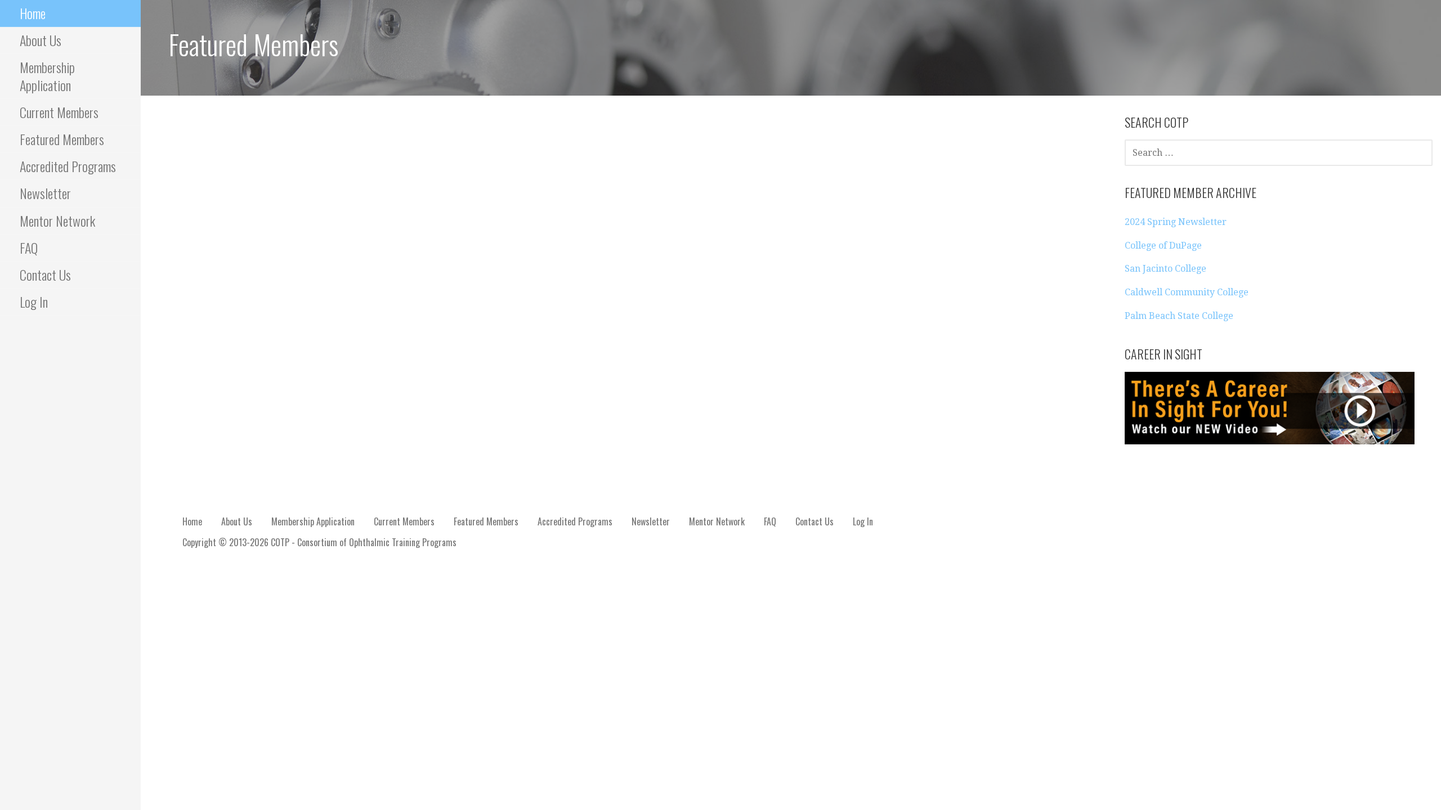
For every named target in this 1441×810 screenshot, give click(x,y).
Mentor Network (57, 220)
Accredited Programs (68, 166)
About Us (40, 40)
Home (33, 13)
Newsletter (45, 193)
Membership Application (47, 75)
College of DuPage (1163, 245)
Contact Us (45, 274)
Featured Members (62, 139)
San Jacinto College (1165, 268)
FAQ (29, 247)
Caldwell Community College (1186, 292)
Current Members (59, 112)
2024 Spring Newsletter (1176, 222)
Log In (34, 301)
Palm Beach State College (1179, 315)
